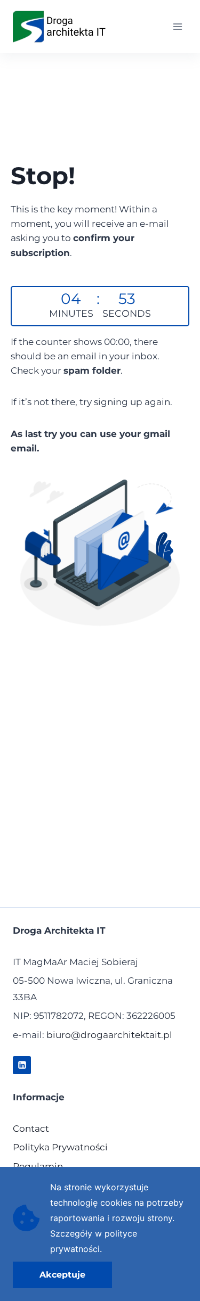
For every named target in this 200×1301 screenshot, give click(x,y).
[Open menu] (177, 26)
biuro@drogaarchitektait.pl (109, 1035)
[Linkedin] (22, 1065)
